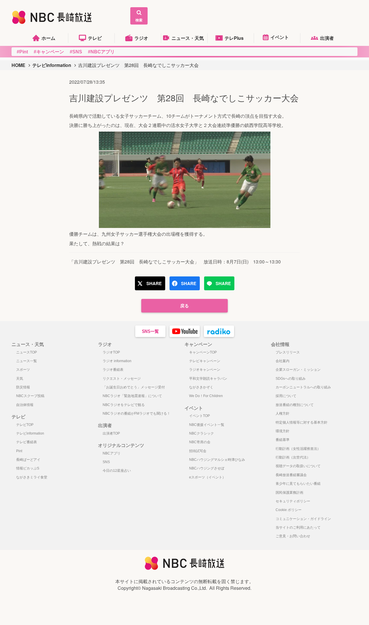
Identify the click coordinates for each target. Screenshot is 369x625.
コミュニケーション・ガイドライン (303, 519)
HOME (18, 65)
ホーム (48, 38)
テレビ (95, 38)
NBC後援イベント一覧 (206, 425)
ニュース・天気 (188, 38)
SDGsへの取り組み (291, 379)
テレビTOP (24, 425)
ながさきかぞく (201, 387)
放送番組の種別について (295, 405)
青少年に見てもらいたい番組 (298, 484)
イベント (279, 37)
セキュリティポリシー (293, 501)
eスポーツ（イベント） (207, 477)
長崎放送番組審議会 (291, 475)
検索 (138, 20)
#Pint (22, 51)
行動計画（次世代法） (293, 457)
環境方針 (282, 431)
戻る (184, 305)
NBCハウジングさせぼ (206, 468)
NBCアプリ (112, 453)
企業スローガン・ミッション (298, 370)
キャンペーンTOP (203, 352)
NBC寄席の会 (199, 442)
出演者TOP (111, 433)
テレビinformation (51, 65)
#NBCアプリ (101, 51)
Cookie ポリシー (289, 510)
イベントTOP (199, 416)
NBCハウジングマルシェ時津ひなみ (217, 460)
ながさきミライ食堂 (31, 477)
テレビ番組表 (26, 442)
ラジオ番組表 (113, 370)
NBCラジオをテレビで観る (124, 405)
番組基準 (282, 440)
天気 (19, 379)
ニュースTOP (26, 352)
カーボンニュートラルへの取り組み (303, 387)
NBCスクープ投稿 (30, 396)
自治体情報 (24, 405)
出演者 (327, 38)
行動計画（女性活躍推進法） (298, 449)
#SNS (76, 51)
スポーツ (23, 370)
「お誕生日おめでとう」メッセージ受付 (134, 387)
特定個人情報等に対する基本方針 (301, 422)
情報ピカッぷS (27, 468)
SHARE (154, 283)
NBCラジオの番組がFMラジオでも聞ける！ (136, 413)
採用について (286, 396)
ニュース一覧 (26, 361)
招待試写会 (197, 451)
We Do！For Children (206, 396)
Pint (19, 451)
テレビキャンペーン (204, 361)
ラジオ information (117, 361)
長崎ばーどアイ (28, 460)
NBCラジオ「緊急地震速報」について (132, 396)
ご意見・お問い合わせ (293, 536)
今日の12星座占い (117, 471)
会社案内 (282, 361)
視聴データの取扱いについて (298, 466)
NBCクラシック (201, 433)
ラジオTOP (111, 352)
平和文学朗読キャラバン (208, 379)
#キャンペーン (49, 51)
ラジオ (141, 38)
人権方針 (282, 413)
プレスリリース (288, 352)
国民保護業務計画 (289, 493)
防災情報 (23, 387)
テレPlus (234, 38)
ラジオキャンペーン (204, 370)
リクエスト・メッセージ (122, 379)
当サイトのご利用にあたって (298, 527)
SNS (106, 462)
